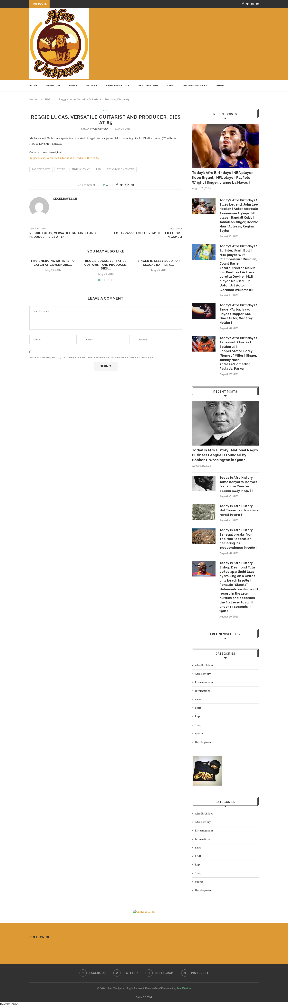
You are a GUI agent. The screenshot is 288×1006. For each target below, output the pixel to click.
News (73, 85)
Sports (91, 85)
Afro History (148, 85)
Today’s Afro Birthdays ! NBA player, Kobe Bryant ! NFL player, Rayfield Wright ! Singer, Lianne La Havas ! (222, 177)
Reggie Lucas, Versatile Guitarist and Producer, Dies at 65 (64, 158)
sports (199, 733)
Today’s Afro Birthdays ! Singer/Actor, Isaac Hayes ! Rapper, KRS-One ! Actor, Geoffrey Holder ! (238, 314)
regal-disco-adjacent (120, 169)
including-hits (41, 169)
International (203, 691)
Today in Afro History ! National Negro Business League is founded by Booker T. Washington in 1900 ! (225, 455)
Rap (197, 716)
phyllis (61, 169)
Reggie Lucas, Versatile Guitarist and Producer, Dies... (105, 264)
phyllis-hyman (81, 169)
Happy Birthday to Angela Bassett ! (78, 4)
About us (53, 85)
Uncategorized (204, 742)
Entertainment (195, 85)
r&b (98, 169)
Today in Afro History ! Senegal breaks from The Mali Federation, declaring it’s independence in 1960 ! (238, 539)
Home (33, 85)
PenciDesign (184, 988)
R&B (48, 99)
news (198, 699)
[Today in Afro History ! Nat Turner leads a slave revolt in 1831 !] (204, 512)
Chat (171, 85)
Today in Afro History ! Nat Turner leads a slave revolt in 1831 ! (239, 510)
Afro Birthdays (118, 85)
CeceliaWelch (101, 128)
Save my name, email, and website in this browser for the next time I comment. (91, 357)
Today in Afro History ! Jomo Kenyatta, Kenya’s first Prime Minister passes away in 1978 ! (238, 484)
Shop (220, 85)
